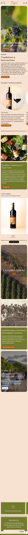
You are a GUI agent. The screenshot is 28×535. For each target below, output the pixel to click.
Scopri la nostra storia (8, 347)
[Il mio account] (23, 3)
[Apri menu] (1, 3)
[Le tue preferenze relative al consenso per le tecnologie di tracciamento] (25, 532)
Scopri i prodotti (6, 125)
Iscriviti (22, 531)
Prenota (5, 388)
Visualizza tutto (14, 242)
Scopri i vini (6, 48)
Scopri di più (5, 77)
